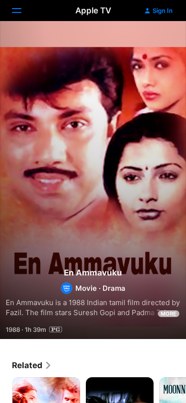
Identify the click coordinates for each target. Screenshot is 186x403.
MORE (168, 313)
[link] (32, 365)
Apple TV (93, 10)
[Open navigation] (22, 10)
